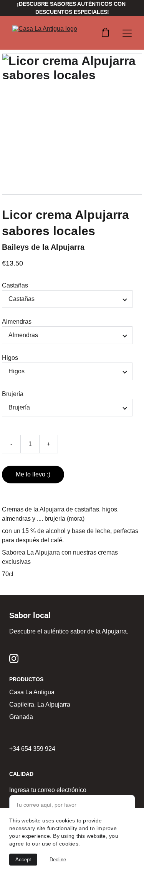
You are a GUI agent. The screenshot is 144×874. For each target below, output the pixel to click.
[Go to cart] (105, 33)
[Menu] (127, 33)
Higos (10, 357)
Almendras (16, 321)
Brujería (12, 394)
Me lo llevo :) (33, 474)
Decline (58, 859)
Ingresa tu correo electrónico (47, 790)
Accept (23, 859)
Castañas (15, 285)
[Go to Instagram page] (13, 658)
